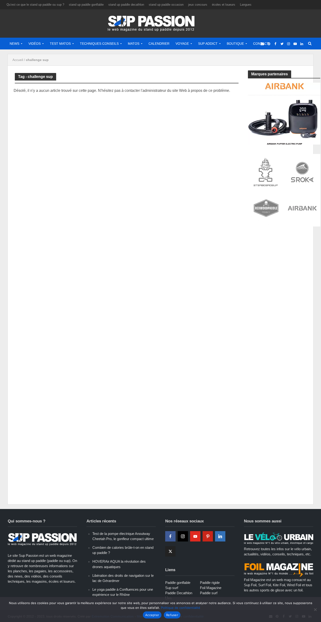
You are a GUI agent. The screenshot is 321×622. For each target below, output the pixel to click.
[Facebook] (170, 536)
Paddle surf (208, 593)
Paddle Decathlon (178, 593)
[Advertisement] (283, 265)
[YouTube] (195, 536)
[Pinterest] (208, 536)
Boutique (235, 43)
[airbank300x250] (284, 113)
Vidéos (34, 43)
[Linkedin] (220, 536)
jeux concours (197, 4)
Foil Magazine (210, 588)
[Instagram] (183, 536)
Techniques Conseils (99, 43)
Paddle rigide (210, 583)
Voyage (182, 43)
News (14, 43)
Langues (245, 4)
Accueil (17, 60)
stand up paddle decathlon (126, 4)
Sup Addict (208, 43)
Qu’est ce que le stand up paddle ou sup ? (35, 4)
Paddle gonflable (177, 583)
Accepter (152, 615)
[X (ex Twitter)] (170, 551)
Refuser (172, 615)
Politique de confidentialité (180, 608)
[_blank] (262, 43)
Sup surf (171, 588)
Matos (133, 43)
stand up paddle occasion (166, 4)
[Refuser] (315, 609)
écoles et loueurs (223, 4)
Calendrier (159, 43)
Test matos (60, 43)
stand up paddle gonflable (86, 4)
